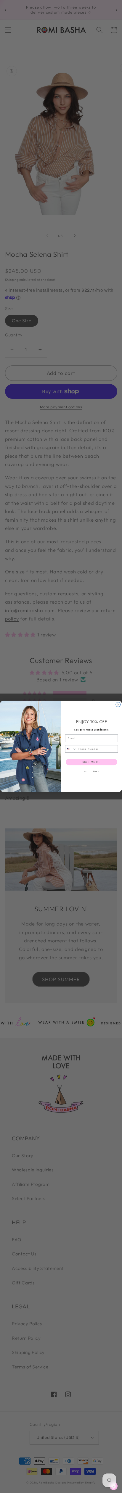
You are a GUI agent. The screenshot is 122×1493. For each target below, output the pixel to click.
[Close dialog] (118, 704)
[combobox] (70, 748)
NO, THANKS (91, 771)
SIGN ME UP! (91, 762)
